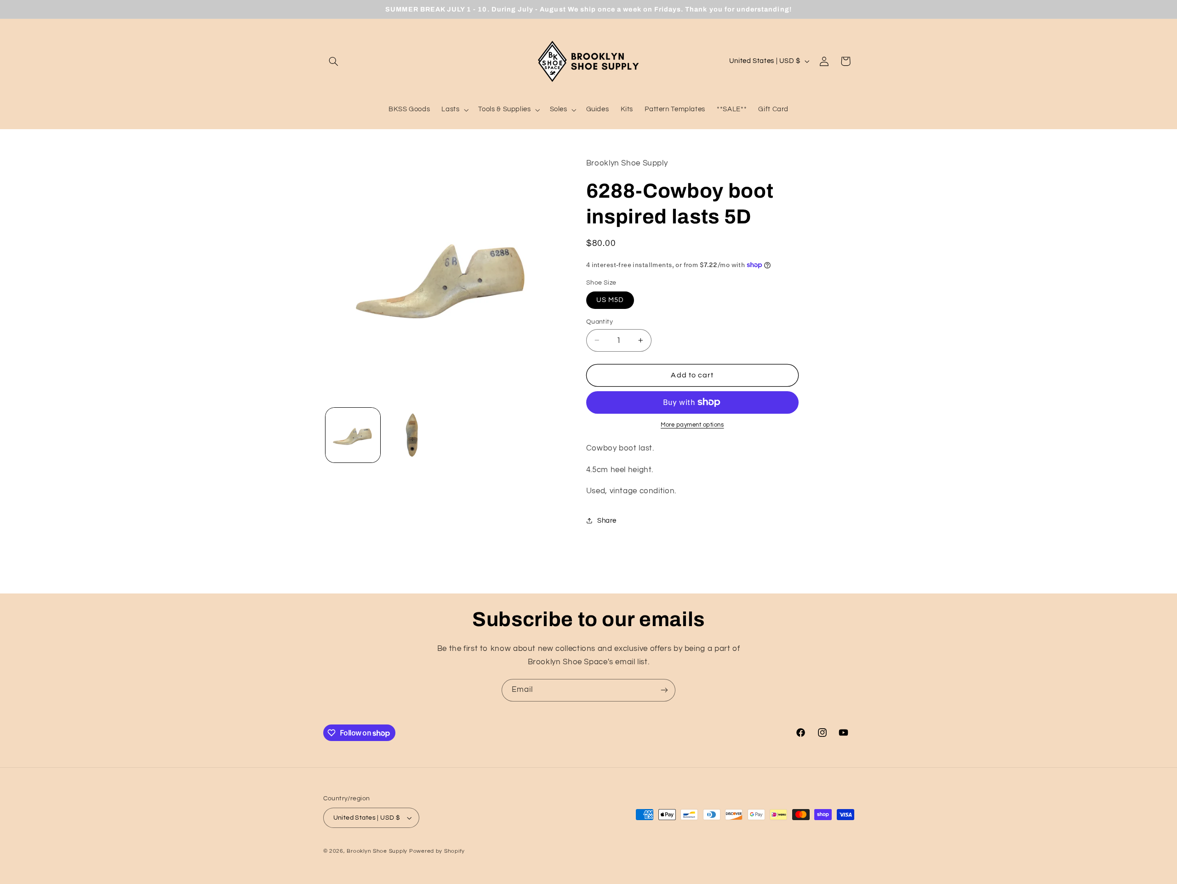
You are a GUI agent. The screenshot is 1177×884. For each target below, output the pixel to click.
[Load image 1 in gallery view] (353, 435)
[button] (333, 61)
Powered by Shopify (437, 851)
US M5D (610, 299)
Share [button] (607, 520)
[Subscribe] (664, 690)
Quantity (599, 321)
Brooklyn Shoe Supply (377, 851)
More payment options (692, 425)
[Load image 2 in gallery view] (412, 435)
